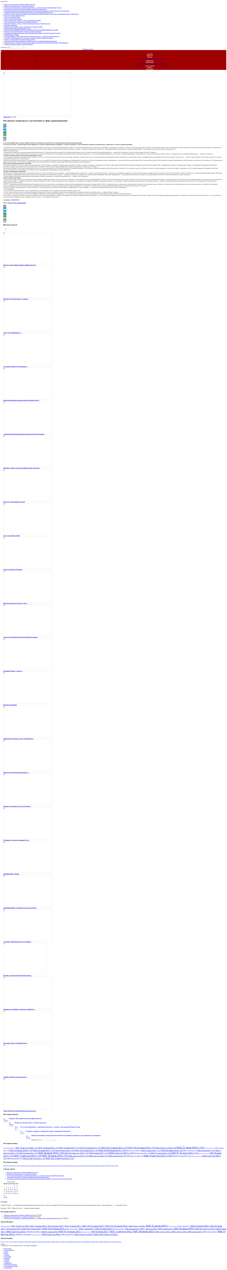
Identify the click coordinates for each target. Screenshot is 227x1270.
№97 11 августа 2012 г (28, 1155)
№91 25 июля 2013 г (90, 1148)
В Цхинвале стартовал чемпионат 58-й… (16, 840)
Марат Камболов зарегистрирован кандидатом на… (20, 1111)
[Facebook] (113, 130)
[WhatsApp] (113, 133)
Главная (6, 1255)
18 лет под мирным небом (12, 17)
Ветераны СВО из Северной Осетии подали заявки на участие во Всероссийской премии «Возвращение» (36, 42)
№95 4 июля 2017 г (206, 1150)
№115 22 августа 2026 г (61, 1165)
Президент (143, 58)
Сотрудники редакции (11, 1266)
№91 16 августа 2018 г (27, 1148)
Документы (150, 62)
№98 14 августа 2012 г (158, 1155)
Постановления (161, 64)
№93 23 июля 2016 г (21, 1150)
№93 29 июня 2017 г (44, 1150)
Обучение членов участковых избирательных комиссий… (21, 468)
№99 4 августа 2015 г (196, 1156)
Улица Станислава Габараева (13, 19)
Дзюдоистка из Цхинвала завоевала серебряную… (19, 1009)
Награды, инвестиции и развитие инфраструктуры (19, 4)
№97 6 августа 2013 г (204, 1153)
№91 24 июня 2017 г (69, 1148)
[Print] (113, 139)
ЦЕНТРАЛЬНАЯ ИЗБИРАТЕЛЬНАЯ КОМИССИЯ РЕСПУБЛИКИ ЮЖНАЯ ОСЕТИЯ (31, 30)
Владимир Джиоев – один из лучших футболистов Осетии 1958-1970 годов (27, 23)
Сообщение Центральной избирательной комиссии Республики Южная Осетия (28, 12)
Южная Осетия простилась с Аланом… (16, 299)
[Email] (113, 136)
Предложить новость (10, 1264)
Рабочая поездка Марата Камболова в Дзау (17, 28)
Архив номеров (9, 1250)
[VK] (113, 125)
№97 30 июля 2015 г (55, 1155)
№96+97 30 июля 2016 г (184, 1153)
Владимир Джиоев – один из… (13, 671)
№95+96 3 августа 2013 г (76, 1153)
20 (11, 1191)
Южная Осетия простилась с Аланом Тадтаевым (19, 6)
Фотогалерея (149, 66)
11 (6, 1189)
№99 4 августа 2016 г (51, 1234)
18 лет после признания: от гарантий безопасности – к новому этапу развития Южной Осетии (33, 7)
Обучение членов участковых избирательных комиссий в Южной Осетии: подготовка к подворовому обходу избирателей (41, 14)
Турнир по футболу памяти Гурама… (15, 1077)
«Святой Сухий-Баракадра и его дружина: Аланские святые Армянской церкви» (28, 38)
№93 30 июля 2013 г (65, 1150)
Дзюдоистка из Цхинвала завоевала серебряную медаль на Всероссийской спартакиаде (30, 41)
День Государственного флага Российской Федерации (20, 22)
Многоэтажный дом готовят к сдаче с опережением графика (22, 20)
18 (6, 1191)
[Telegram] (113, 128)
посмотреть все (7, 1242)
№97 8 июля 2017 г (100, 1231)
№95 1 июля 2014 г (190, 1150)
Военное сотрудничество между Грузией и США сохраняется (22, 31)
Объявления (8, 1263)
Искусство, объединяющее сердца (14, 15)
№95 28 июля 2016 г (51, 1153)
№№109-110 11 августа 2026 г (111, 1165)
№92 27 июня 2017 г (184, 1226)
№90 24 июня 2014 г (9, 1148)
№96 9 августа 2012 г (121, 1153)
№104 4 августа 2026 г (8, 1165)
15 (15, 1189)
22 (15, 1191)
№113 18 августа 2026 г (39, 1165)
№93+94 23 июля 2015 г (86, 1150)
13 (11, 1189)
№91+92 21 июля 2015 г (114, 1147)
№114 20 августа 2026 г (50, 1165)
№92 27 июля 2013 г (209, 1148)
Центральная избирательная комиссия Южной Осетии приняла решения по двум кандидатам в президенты (36, 11)
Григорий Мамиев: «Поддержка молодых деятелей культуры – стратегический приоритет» (31, 36)
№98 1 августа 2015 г (78, 1156)
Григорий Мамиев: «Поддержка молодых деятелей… (20, 908)
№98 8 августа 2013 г (134, 1156)
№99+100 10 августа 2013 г (60, 1158)
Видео (150, 67)
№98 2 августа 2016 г (98, 1156)
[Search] (55, 1140)
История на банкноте (10, 25)
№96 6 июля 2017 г (99, 1153)
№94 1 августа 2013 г (133, 1150)
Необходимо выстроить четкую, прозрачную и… (18, 738)
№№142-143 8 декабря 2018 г (17, 203)
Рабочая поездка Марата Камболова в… (16, 772)
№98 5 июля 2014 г (117, 1156)
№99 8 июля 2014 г (15, 1158)
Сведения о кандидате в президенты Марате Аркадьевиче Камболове (25, 9)
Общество (149, 60)
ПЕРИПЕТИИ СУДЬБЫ (11, 35)
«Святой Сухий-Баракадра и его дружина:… (17, 941)
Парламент (159, 58)
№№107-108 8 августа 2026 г (98, 1165)
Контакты (7, 1258)
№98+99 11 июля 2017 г (181, 1156)
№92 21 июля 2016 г (190, 1147)
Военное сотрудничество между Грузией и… (17, 806)
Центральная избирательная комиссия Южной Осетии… (21, 400)
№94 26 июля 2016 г (172, 1150)
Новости (150, 55)
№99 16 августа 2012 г (34, 1158)
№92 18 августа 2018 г (166, 1148)
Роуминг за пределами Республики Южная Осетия (19, 39)
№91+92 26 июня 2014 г (142, 1147)
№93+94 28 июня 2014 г (112, 1150)
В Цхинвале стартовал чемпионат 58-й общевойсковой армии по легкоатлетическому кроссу (32, 33)
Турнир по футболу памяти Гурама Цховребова (18, 44)
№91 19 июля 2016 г (48, 1148)
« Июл (5, 1197)
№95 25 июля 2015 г (28, 1153)
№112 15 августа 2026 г (29, 1165)
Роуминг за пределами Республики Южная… (17, 975)
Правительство (151, 58)
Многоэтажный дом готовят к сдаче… (15, 603)
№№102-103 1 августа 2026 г (72, 1165)
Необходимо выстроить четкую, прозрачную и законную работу (23, 27)
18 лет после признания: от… (12, 332)
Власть (149, 57)
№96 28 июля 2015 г (142, 1153)
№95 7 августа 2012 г (149, 1229)
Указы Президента (143, 64)
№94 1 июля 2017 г (151, 1150)
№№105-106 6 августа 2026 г (85, 1165)
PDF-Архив (149, 69)
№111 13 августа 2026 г (18, 1165)
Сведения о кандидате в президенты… (15, 366)
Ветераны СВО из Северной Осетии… (15, 1043)
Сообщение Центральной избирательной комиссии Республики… (24, 434)
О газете (150, 54)
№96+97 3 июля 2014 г (160, 1153)
